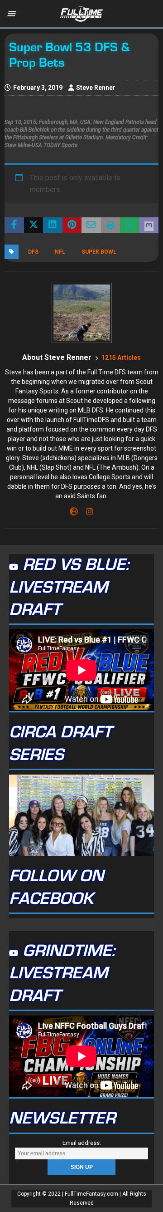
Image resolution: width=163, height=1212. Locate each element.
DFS (33, 252)
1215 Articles (121, 357)
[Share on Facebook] (14, 225)
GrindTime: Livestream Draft (62, 973)
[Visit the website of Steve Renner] (74, 512)
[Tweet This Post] (33, 225)
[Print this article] (110, 225)
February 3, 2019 (37, 87)
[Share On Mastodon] (149, 225)
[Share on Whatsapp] (129, 225)
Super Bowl (99, 252)
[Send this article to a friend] (91, 225)
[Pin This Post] (72, 225)
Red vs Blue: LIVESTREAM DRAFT (69, 587)
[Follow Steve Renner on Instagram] (86, 512)
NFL (60, 252)
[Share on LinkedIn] (52, 225)
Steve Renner (95, 87)
